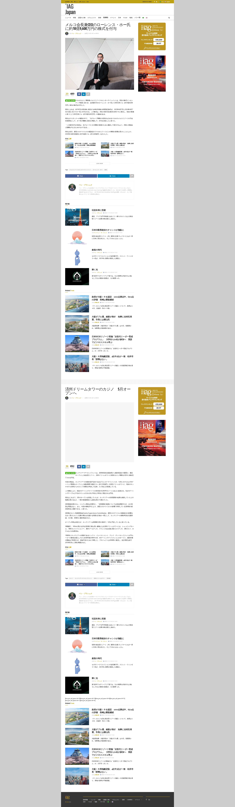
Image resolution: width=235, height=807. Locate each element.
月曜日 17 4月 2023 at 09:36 (82, 147)
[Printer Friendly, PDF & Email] (70, 100)
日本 (119, 17)
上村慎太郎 (96, 302)
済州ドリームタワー (99, 578)
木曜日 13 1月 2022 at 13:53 (115, 232)
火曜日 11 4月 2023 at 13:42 (118, 147)
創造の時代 (97, 249)
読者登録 (67, 1)
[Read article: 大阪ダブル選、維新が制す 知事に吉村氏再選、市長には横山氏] (105, 145)
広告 (87, 1)
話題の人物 (81, 17)
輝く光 (95, 269)
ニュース (68, 17)
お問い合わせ (82, 1)
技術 (99, 17)
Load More (99, 163)
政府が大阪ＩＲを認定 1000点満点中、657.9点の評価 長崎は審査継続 (85, 144)
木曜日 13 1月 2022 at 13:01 (110, 272)
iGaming (105, 17)
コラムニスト (91, 17)
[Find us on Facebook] (154, 1)
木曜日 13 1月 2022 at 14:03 (110, 213)
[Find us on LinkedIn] (156, 1)
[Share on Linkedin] (84, 94)
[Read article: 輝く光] (77, 276)
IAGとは (76, 1)
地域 (130, 17)
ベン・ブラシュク (76, 33)
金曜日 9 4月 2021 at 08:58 (91, 33)
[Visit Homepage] (73, 9)
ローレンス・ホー (98, 170)
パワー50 (137, 17)
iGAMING (129, 799)
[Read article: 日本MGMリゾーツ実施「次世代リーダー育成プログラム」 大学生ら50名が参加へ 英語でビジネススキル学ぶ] (69, 154)
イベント (113, 17)
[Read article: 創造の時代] (77, 256)
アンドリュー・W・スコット (100, 232)
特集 (74, 17)
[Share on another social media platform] (88, 94)
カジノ (71, 578)
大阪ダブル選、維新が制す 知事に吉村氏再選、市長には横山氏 (122, 144)
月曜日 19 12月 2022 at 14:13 (118, 155)
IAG (70, 802)
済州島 (108, 578)
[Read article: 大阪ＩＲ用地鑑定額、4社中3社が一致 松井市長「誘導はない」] (105, 154)
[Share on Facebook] (79, 94)
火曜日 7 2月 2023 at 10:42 (82, 157)
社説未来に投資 (99, 210)
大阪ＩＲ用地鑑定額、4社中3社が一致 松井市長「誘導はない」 (122, 152)
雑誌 (72, 1)
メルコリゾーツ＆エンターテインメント (80, 170)
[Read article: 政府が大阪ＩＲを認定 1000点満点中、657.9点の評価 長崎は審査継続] (69, 145)
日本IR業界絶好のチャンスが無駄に (108, 229)
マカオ (125, 17)
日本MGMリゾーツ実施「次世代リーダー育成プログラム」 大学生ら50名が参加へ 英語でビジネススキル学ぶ (86, 153)
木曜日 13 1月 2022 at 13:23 (110, 252)
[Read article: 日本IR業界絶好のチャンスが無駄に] (77, 237)
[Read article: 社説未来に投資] (77, 217)
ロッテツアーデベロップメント (83, 578)
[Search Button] (169, 17)
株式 (106, 170)
